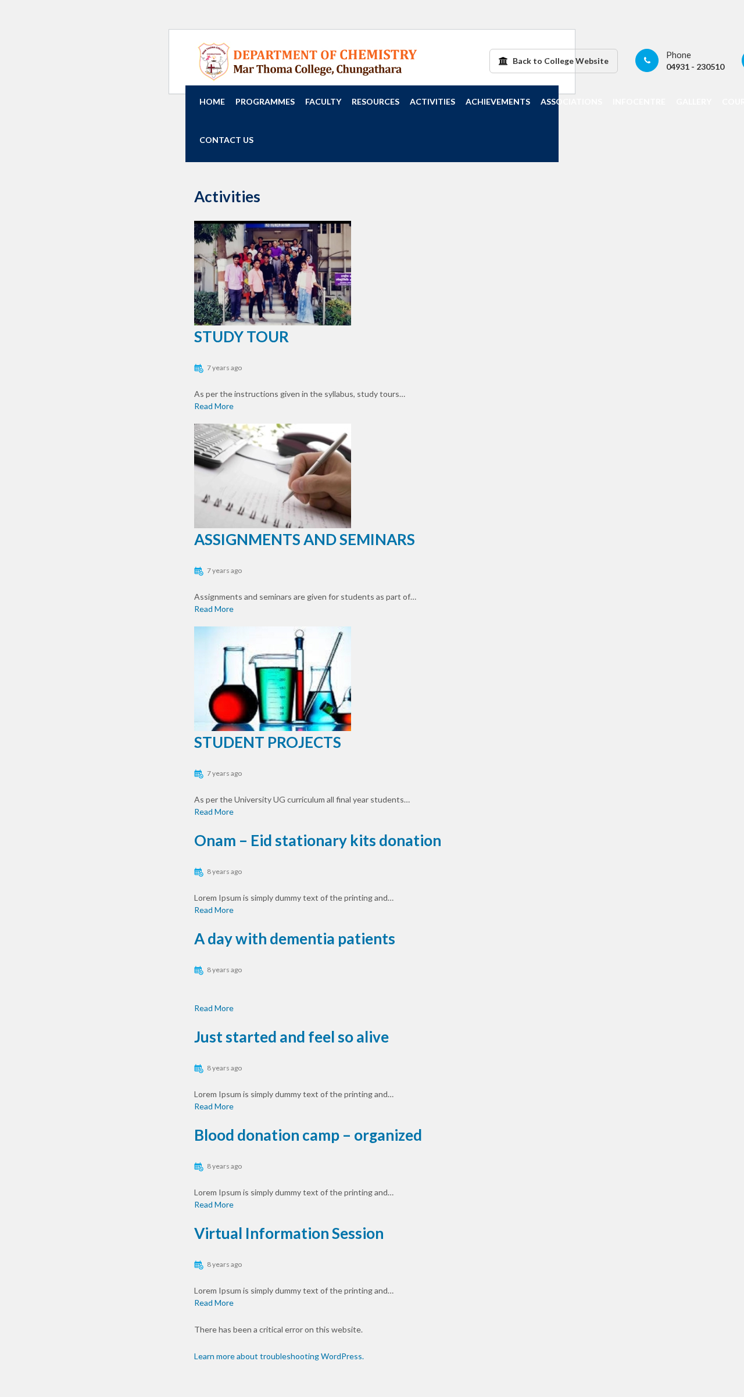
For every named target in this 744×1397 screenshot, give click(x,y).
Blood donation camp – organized (308, 1135)
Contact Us (226, 140)
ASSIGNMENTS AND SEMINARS (304, 539)
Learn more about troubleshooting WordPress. (279, 1356)
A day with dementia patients (294, 938)
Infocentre (639, 101)
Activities (432, 101)
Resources (375, 101)
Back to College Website (560, 61)
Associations (571, 101)
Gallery (693, 101)
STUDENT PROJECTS (267, 742)
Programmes (265, 101)
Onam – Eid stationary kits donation (317, 840)
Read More (214, 406)
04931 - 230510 (695, 66)
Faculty (323, 101)
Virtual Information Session (289, 1233)
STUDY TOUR (241, 336)
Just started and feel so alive (291, 1036)
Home (212, 101)
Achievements (498, 101)
